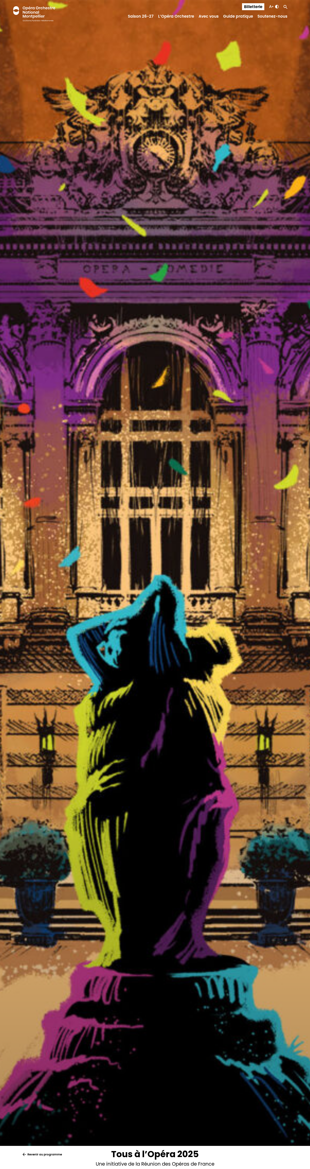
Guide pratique (238, 16)
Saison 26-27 (141, 16)
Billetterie (253, 6)
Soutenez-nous (272, 16)
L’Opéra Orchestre (176, 16)
